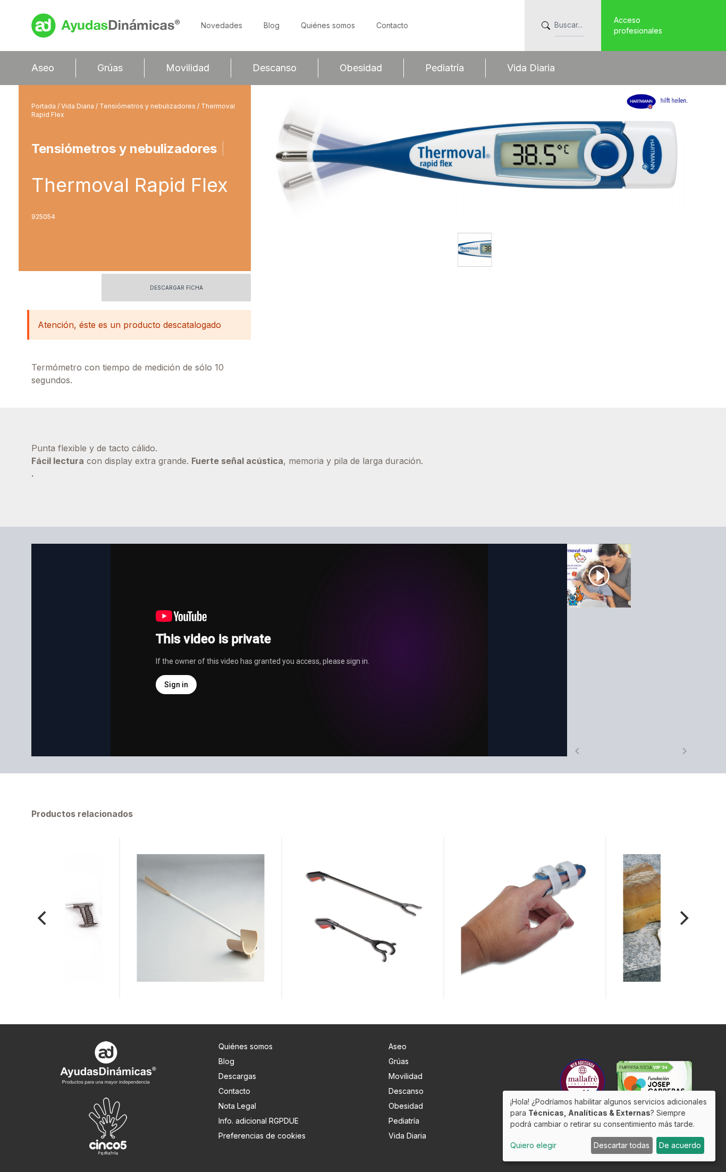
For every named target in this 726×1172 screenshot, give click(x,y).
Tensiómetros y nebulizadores (148, 106)
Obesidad (361, 67)
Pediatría (444, 67)
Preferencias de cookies (262, 1135)
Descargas (237, 1076)
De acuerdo (680, 1145)
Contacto (392, 25)
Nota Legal (237, 1105)
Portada (44, 106)
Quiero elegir (533, 1145)
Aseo (42, 67)
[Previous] (43, 918)
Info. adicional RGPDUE (258, 1120)
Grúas (110, 67)
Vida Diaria (531, 67)
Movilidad (187, 67)
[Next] (683, 918)
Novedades (221, 25)
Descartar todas (621, 1145)
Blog (272, 25)
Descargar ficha (176, 287)
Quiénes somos (328, 25)
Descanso (274, 67)
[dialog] (609, 1126)
